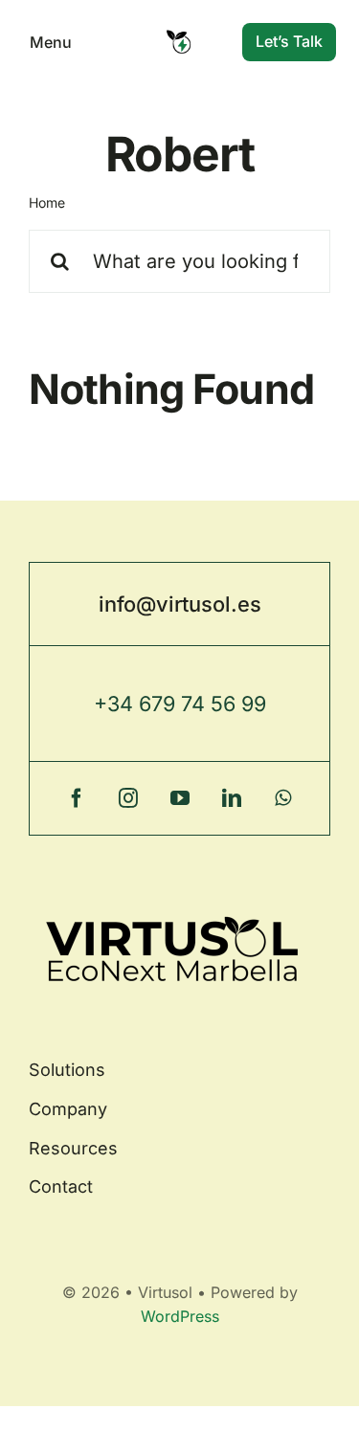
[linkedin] (232, 798)
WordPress (180, 1316)
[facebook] (77, 798)
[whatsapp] (283, 798)
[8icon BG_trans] (179, 35)
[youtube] (180, 798)
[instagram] (128, 798)
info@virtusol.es (180, 604)
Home (47, 202)
